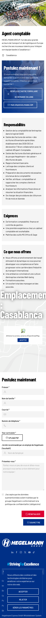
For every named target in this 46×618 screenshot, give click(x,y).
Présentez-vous (9, 461)
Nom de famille (8, 398)
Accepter (23, 340)
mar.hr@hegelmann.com (22, 105)
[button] (43, 4)
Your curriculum (9, 432)
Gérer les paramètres (23, 607)
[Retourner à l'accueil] (23, 4)
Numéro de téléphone (11, 421)
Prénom (5, 387)
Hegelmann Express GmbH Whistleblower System (21, 615)
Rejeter (23, 599)
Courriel (5, 409)
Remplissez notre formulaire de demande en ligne (24, 94)
